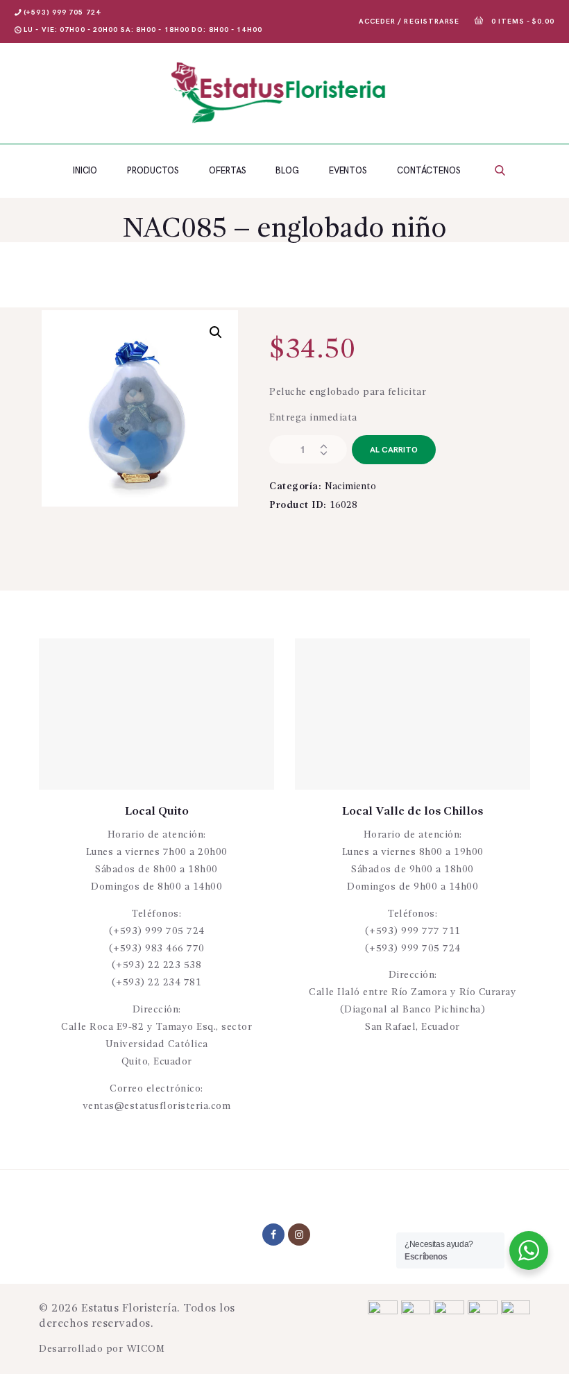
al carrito (394, 450)
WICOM (145, 1349)
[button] (215, 332)
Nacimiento (350, 486)
